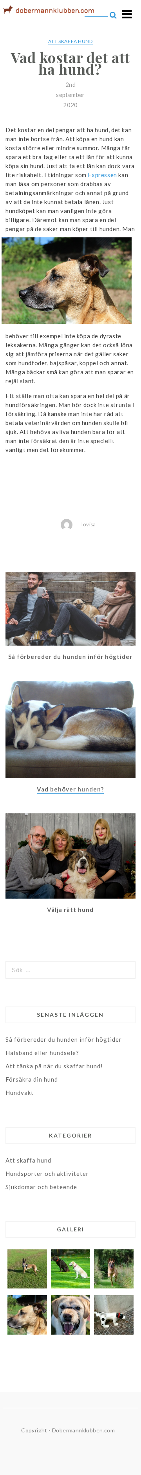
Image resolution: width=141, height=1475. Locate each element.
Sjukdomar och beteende (41, 1186)
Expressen (102, 174)
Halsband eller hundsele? (42, 1052)
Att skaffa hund (70, 41)
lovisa (88, 524)
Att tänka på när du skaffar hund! (54, 1065)
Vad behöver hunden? (70, 789)
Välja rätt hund (70, 909)
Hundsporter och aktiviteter (47, 1173)
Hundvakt (19, 1092)
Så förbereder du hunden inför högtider (70, 656)
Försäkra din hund (31, 1079)
